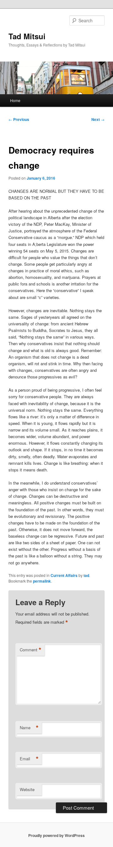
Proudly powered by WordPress (56, 835)
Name (29, 728)
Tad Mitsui (27, 36)
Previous (18, 119)
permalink (42, 581)
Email (29, 759)
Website (27, 789)
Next (98, 119)
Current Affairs (64, 575)
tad (86, 575)
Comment (30, 650)
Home (15, 100)
